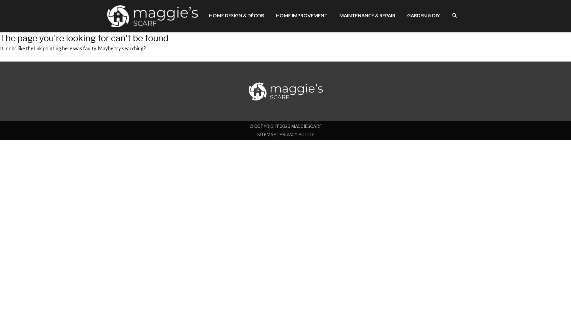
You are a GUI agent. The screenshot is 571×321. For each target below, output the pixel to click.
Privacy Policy (296, 134)
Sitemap (266, 134)
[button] (455, 15)
